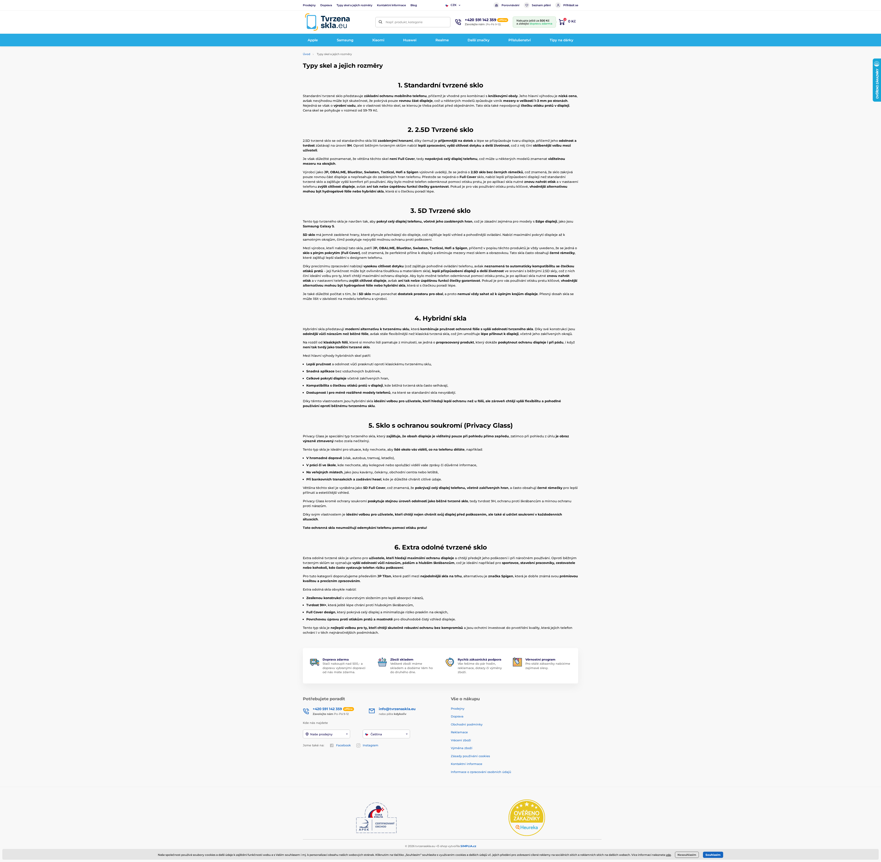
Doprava (326, 5)
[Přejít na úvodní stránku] (327, 22)
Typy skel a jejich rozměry (354, 5)
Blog (413, 5)
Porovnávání (510, 5)
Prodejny (309, 5)
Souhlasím (713, 854)
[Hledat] (380, 22)
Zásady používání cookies (470, 756)
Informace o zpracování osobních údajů (481, 772)
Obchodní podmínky (466, 724)
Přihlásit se (570, 5)
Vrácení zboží (461, 740)
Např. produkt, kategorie (404, 22)
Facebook (343, 745)
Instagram (370, 745)
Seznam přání (541, 5)
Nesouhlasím (686, 854)
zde (668, 854)
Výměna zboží (461, 748)
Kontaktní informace (391, 5)
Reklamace (459, 732)
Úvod (306, 54)
